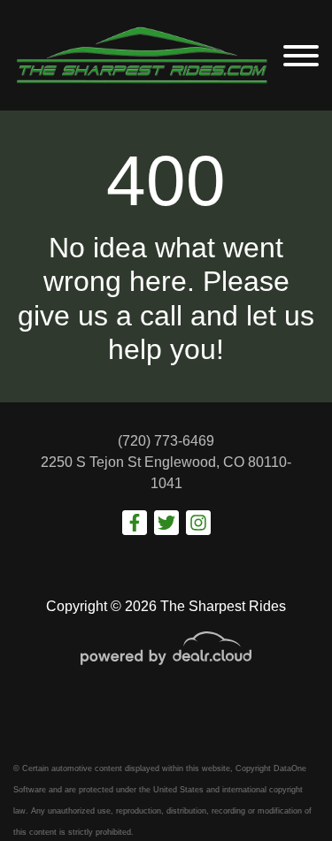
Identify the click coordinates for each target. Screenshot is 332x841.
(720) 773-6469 (166, 440)
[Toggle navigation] (301, 55)
